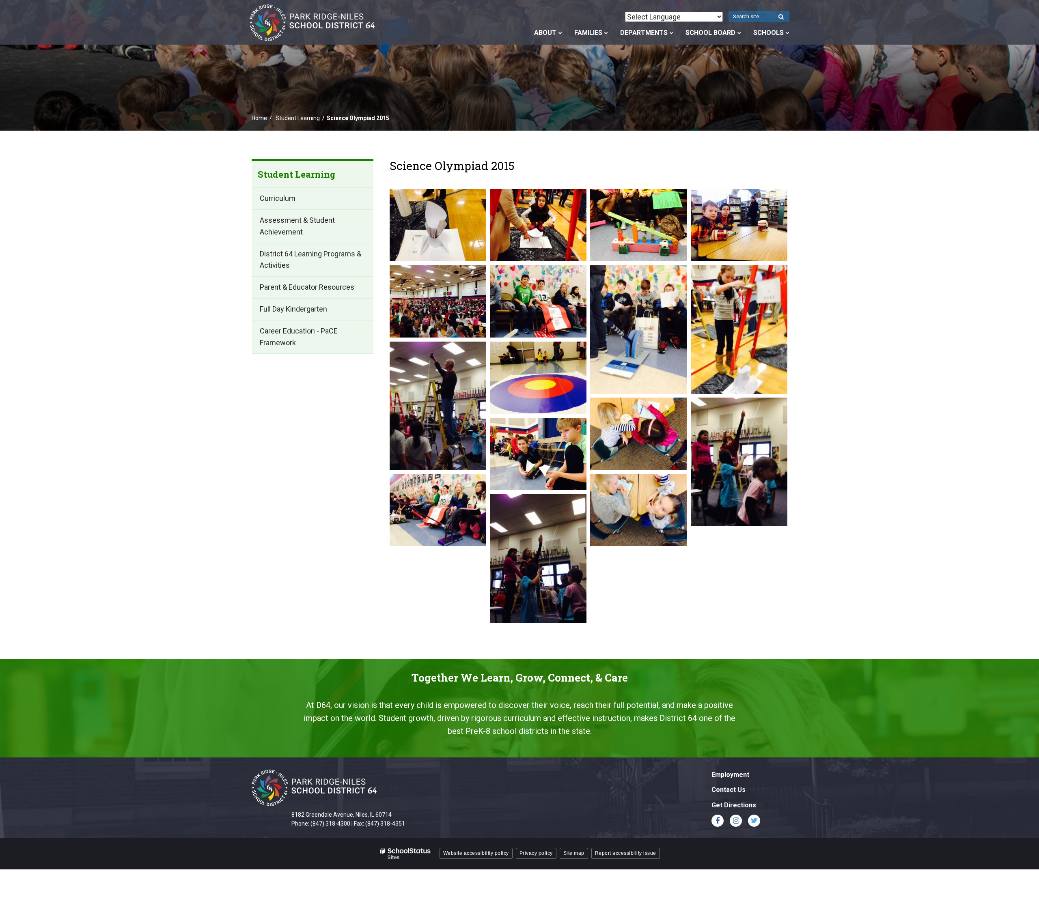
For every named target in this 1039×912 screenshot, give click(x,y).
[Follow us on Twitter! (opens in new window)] (754, 821)
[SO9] (538, 558)
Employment (730, 775)
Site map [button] (573, 853)
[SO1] (739, 225)
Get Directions (733, 805)
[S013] (538, 225)
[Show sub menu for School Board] (739, 33)
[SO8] (638, 510)
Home (259, 118)
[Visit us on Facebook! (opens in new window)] (717, 821)
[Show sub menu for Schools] (787, 33)
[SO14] (638, 329)
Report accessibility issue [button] (625, 853)
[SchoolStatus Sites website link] (405, 854)
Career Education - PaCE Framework (299, 337)
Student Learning (298, 118)
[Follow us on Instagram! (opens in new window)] (736, 821)
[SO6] (538, 454)
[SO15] (739, 329)
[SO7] (438, 510)
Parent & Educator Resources (307, 287)
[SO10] (438, 301)
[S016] (638, 225)
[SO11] (538, 301)
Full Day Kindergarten (293, 309)
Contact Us (728, 790)
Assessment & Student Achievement (297, 226)
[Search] (781, 17)
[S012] (438, 225)
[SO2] (438, 406)
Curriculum (277, 198)
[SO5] (739, 462)
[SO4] (638, 434)
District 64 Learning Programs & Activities (310, 260)
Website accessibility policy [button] (476, 853)
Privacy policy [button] (536, 853)
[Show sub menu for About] (560, 33)
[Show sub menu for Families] (606, 33)
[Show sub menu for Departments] (671, 33)
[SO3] (538, 378)
